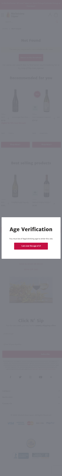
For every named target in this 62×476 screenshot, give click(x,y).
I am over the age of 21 (31, 246)
